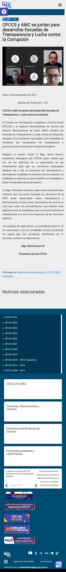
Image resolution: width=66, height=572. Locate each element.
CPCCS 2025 (11, 322)
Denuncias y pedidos (49, 485)
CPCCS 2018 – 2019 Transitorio (21, 360)
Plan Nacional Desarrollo (48, 478)
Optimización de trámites (47, 475)
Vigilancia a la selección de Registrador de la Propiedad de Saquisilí (19, 473)
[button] (4, 12)
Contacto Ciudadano (49, 482)
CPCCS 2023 (11, 333)
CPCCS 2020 (11, 349)
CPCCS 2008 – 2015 (15, 370)
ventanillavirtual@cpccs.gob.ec (33, 567)
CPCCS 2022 (11, 338)
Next (36, 485)
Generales (7, 276)
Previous (6, 485)
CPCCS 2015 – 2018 (15, 365)
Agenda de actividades (23, 561)
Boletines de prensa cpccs (31, 272)
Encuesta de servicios (49, 471)
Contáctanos (46, 561)
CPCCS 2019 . (11, 354)
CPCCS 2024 (11, 328)
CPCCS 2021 (54, 272)
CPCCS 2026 (11, 317)
